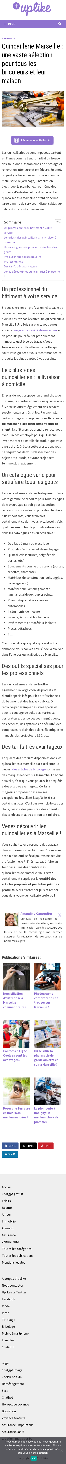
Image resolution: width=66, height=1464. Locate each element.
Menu (11, 24)
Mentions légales (13, 1262)
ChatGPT (8, 1347)
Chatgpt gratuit (12, 1194)
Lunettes (8, 1340)
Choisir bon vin (12, 1377)
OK (34, 1458)
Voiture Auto (10, 1242)
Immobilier (9, 1221)
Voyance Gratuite (13, 1418)
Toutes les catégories (17, 1249)
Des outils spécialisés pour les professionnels (22, 259)
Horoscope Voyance (15, 1404)
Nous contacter (12, 1285)
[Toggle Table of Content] (56, 222)
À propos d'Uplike (14, 1278)
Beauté (7, 1207)
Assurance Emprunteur (17, 1425)
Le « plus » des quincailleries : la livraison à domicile (30, 240)
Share (12, 1145)
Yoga (5, 1363)
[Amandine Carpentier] (11, 919)
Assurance (9, 1235)
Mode (6, 1306)
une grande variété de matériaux (35, 330)
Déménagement (13, 1384)
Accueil (6, 1187)
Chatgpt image (12, 1370)
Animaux (8, 1228)
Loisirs (6, 1201)
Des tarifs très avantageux (20, 266)
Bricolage (8, 38)
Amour (6, 1214)
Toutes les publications (17, 1255)
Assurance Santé (13, 1432)
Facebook (8, 1299)
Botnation (9, 1411)
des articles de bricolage (29, 769)
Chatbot (7, 1397)
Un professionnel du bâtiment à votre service (28, 230)
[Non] (61, 1450)
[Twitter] (59, 915)
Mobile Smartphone (15, 1333)
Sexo (5, 1390)
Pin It (48, 1145)
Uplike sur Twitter (14, 1292)
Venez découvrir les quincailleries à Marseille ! (32, 274)
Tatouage (8, 1320)
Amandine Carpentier (36, 913)
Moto (5, 1313)
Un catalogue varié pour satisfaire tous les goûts (30, 249)
